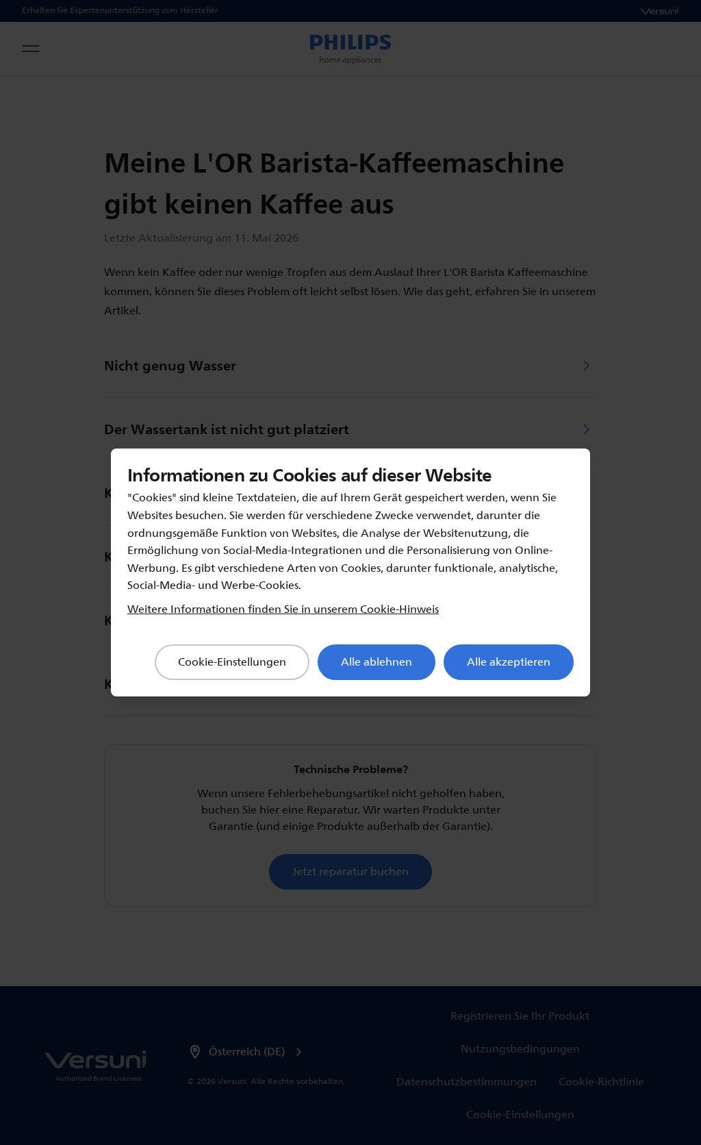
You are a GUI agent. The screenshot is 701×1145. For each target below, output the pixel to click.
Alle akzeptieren (508, 662)
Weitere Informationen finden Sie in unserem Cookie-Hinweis (283, 609)
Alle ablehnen (376, 662)
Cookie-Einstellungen (232, 662)
